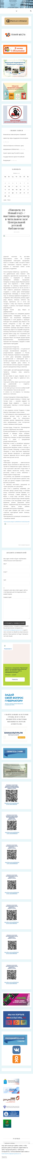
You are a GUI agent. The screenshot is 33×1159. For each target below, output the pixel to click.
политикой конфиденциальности (13, 630)
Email (5, 572)
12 (16, 186)
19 (16, 189)
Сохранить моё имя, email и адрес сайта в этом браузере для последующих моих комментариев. (15, 592)
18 (12, 189)
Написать (15, 679)
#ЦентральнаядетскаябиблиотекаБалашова (16, 521)
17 (9, 189)
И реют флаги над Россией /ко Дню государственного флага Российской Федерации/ (13, 156)
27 (20, 193)
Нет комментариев (24, 545)
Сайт (4, 580)
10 (9, 186)
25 (12, 193)
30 (5, 196)
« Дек (4, 200)
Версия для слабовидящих (19, 21)
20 (20, 189)
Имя (5, 564)
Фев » (9, 200)
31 (9, 196)
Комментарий (7, 597)
